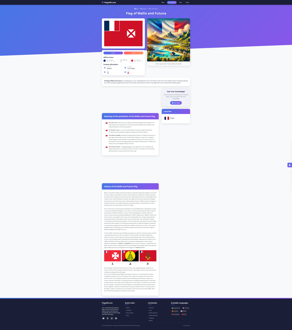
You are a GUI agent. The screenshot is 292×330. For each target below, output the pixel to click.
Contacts (128, 310)
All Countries (172, 2)
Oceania (144, 9)
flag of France (127, 147)
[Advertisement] (130, 99)
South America (153, 315)
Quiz (180, 2)
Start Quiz (177, 103)
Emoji (187, 2)
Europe (151, 308)
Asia (150, 310)
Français (187, 308)
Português (176, 314)
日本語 (184, 311)
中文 (185, 314)
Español (176, 311)
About (128, 308)
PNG (134, 53)
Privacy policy (186, 325)
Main (163, 2)
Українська (177, 308)
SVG (114, 53)
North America (153, 313)
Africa (151, 320)
